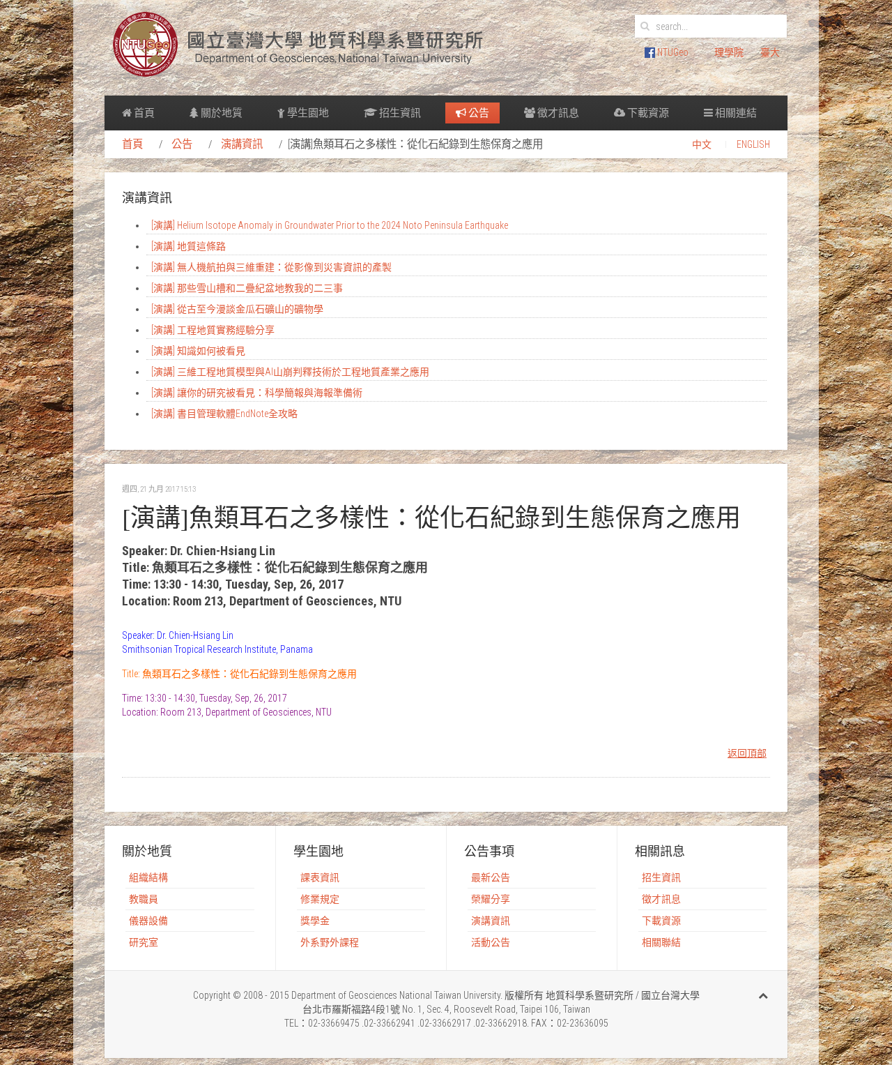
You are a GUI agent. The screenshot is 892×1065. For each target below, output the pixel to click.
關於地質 (221, 113)
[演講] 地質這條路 (188, 246)
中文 (702, 144)
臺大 (770, 52)
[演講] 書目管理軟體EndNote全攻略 (224, 413)
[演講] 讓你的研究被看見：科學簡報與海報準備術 (256, 392)
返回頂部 (747, 753)
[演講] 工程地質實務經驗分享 (213, 329)
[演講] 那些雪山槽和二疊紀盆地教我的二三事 (247, 288)
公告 (477, 113)
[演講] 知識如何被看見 (198, 350)
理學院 (729, 52)
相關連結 (735, 113)
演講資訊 (242, 144)
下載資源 (647, 113)
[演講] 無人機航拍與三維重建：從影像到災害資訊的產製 (271, 267)
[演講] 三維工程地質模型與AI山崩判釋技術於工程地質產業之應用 (290, 371)
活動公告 (490, 942)
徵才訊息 (557, 113)
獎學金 (315, 920)
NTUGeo (672, 52)
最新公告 (490, 877)
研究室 (143, 942)
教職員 (143, 899)
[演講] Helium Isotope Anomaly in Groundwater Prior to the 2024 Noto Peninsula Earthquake (329, 225)
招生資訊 (399, 113)
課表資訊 (319, 877)
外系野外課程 (329, 942)
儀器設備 (148, 920)
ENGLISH (753, 144)
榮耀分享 (490, 899)
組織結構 (148, 877)
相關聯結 (661, 942)
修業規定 (319, 899)
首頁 (143, 113)
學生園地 (307, 113)
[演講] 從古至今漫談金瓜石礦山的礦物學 (237, 309)
